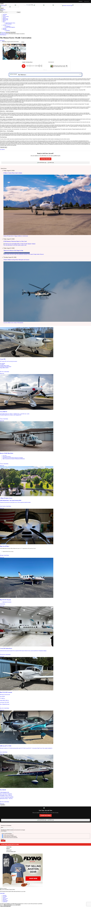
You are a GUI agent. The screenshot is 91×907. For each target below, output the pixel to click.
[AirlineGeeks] (19, 5)
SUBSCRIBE (8, 847)
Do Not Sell (5, 901)
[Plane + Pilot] (57, 5)
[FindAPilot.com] (4, 7)
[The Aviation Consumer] (67, 5)
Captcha (2, 839)
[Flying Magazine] (2, 5)
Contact (4, 897)
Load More (3, 804)
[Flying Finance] (77, 5)
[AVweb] (29, 5)
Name (2, 827)
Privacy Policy (5, 900)
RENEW (8, 848)
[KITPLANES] (48, 5)
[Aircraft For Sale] (10, 5)
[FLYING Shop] (14, 7)
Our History (5, 896)
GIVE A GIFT (9, 850)
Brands (2, 3)
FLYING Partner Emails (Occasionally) (10, 837)
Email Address (4, 830)
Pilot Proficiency (6, 33)
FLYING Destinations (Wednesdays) (10, 836)
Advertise (4, 895)
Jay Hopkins (2, 40)
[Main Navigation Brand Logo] (2, 9)
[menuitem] (47, 14)
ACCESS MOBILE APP (11, 851)
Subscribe (4, 899)
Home (1, 33)
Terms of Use (5, 898)
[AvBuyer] (38, 5)
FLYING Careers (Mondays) (8, 834)
